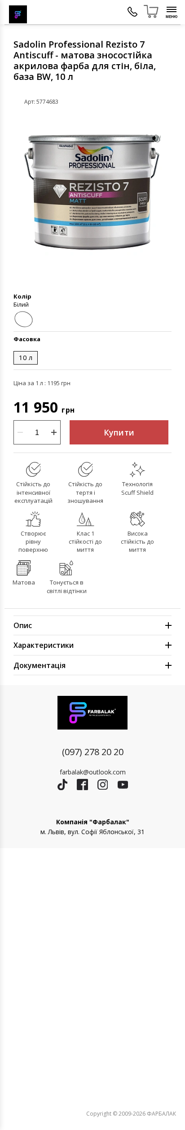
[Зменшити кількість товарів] (20, 432)
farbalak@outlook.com (93, 772)
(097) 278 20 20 (92, 752)
